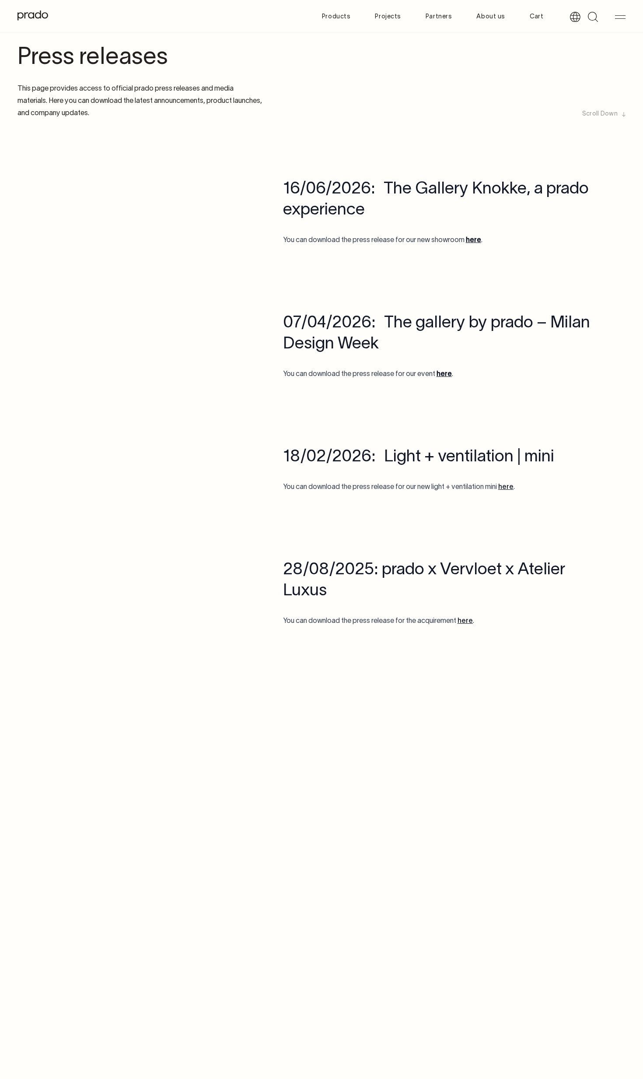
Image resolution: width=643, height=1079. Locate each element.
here (506, 487)
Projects (388, 17)
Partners (439, 17)
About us (490, 17)
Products (336, 17)
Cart (536, 17)
